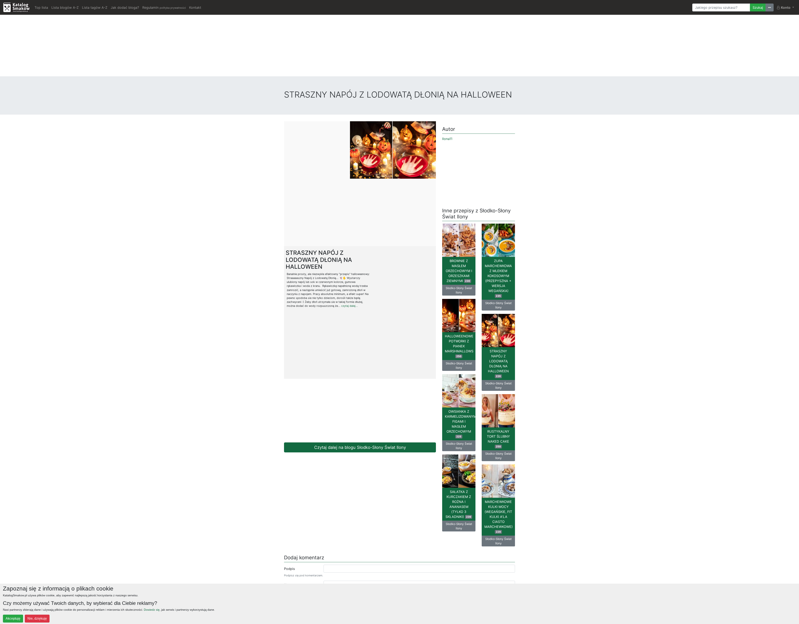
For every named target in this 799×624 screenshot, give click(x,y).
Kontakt (195, 7)
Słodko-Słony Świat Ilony (459, 290)
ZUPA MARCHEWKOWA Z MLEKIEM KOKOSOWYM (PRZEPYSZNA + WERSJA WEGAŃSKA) (498, 278)
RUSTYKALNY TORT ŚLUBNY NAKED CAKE (498, 438)
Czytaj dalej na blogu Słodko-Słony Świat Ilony (360, 447)
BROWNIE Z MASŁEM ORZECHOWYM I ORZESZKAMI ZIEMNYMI (459, 271)
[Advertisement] (399, 47)
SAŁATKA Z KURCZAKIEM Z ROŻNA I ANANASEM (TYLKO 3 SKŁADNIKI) (458, 504)
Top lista (41, 7)
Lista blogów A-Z (65, 7)
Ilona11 (447, 139)
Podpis (289, 569)
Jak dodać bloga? (125, 7)
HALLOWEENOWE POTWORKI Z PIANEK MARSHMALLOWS (459, 346)
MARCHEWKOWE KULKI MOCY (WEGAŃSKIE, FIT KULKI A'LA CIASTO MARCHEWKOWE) (498, 516)
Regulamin (164, 7)
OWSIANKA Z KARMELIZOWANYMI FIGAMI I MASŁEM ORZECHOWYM (460, 423)
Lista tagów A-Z (94, 7)
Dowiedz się (152, 609)
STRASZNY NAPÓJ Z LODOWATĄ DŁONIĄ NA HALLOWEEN (498, 363)
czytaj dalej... (349, 305)
